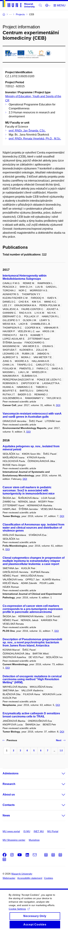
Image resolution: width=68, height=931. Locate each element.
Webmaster (9, 878)
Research (9, 783)
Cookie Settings (17, 908)
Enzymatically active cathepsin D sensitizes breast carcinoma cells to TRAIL (31, 715)
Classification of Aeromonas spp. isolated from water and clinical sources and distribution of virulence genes (33, 527)
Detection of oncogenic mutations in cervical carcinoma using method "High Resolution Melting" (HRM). (32, 679)
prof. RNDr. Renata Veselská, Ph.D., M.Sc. (35, 138)
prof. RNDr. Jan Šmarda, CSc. (27, 130)
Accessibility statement (29, 878)
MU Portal (52, 831)
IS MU (26, 831)
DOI (58, 405)
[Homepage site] (19, 4)
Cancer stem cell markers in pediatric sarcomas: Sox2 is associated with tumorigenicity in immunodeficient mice (29, 490)
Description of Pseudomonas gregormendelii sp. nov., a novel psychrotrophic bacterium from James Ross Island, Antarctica (32, 642)
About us (9, 794)
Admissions (10, 773)
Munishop (34, 840)
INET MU (39, 831)
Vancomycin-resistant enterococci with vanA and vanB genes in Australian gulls (32, 415)
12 (61, 750)
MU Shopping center (14, 840)
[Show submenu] (60, 773)
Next (58, 740)
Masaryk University (21, 873)
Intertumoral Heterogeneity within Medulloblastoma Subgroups (25, 277)
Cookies (48, 878)
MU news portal (11, 831)
